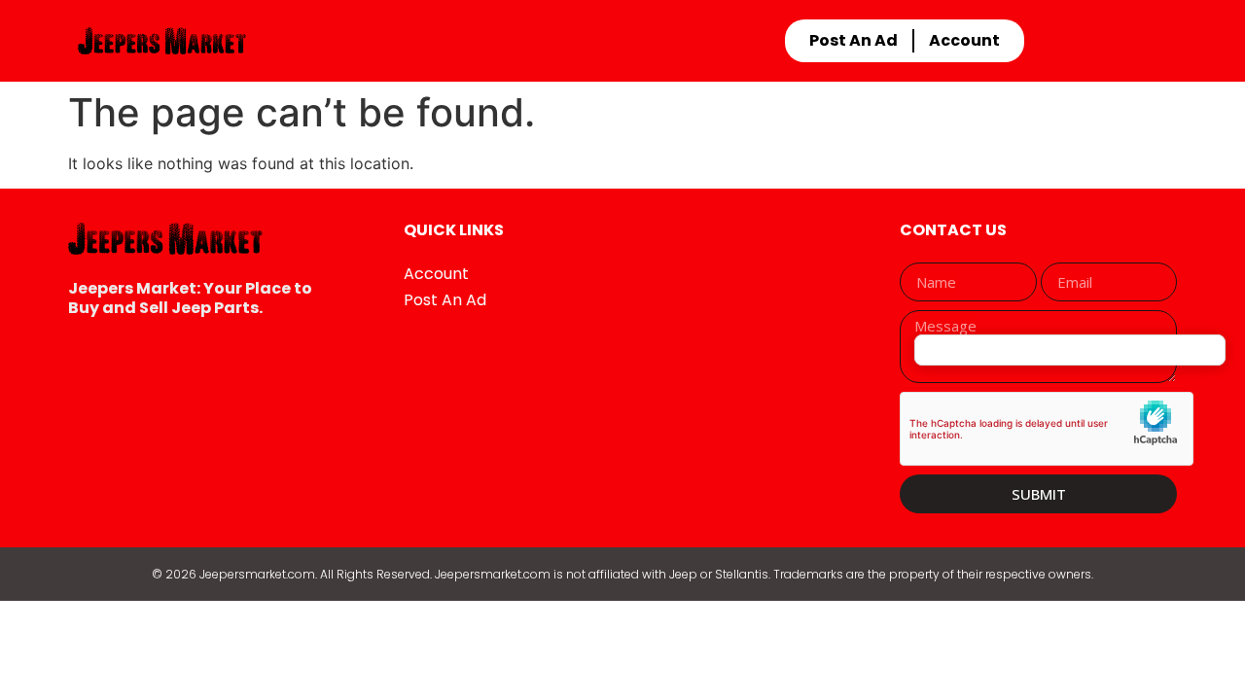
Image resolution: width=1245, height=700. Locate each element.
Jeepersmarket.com (257, 574)
